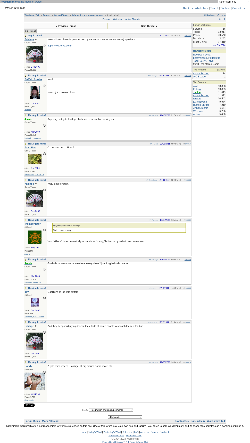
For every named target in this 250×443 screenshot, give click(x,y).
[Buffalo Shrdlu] (35, 98)
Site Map (225, 8)
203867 (188, 322)
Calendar (117, 19)
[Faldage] (34, 62)
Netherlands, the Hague (34, 174)
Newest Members (202, 51)
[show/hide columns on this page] (224, 19)
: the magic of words (21, 1)
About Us (187, 8)
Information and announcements (87, 15)
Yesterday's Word (112, 432)
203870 (188, 362)
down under (29, 400)
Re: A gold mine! (37, 75)
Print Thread (30, 31)
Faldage (153, 76)
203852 (188, 115)
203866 (188, 288)
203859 (188, 220)
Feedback (164, 432)
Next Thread (148, 26)
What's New (201, 8)
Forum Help (198, 421)
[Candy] (34, 389)
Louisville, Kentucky (32, 138)
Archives (144, 432)
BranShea (152, 180)
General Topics (61, 15)
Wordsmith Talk (31, 15)
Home (83, 432)
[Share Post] (180, 36)
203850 (188, 76)
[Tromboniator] (34, 242)
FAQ (136, 432)
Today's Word (95, 432)
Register (210, 15)
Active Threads (132, 19)
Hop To (85, 410)
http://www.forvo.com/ (59, 45)
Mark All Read (50, 421)
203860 (188, 260)
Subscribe (127, 432)
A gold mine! (35, 35)
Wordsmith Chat (133, 435)
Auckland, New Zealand (34, 317)
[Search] (220, 19)
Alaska (27, 254)
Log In (222, 15)
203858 (188, 180)
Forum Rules (32, 421)
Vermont (27, 110)
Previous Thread (67, 26)
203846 (188, 36)
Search (214, 8)
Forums (47, 15)
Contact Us (238, 8)
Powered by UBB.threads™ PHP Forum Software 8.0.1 (125, 442)
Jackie (155, 144)
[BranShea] (34, 163)
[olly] (35, 305)
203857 (188, 144)
